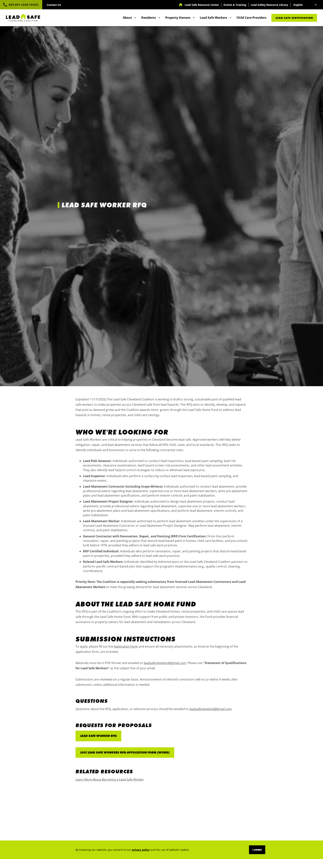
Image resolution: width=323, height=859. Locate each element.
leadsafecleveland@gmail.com (165, 663)
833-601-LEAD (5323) (24, 4)
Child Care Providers (251, 18)
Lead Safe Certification (294, 17)
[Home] (23, 18)
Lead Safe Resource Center (202, 5)
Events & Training (235, 5)
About (127, 18)
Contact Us (54, 5)
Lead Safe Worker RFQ (98, 736)
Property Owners (177, 18)
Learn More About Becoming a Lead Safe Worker (110, 779)
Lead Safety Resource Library (269, 5)
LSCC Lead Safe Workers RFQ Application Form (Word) (125, 752)
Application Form (126, 646)
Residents (148, 18)
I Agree (257, 849)
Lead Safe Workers (213, 18)
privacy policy (141, 850)
